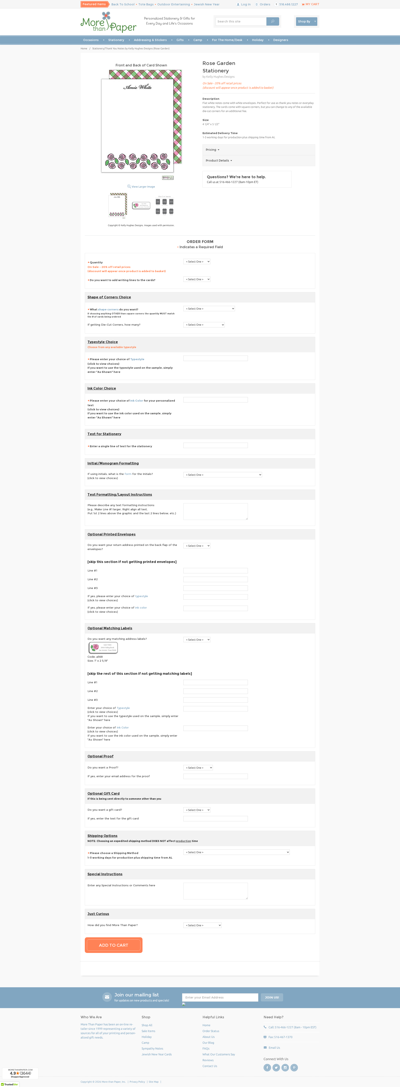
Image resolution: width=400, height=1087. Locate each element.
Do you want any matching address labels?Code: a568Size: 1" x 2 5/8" (117, 649)
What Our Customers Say (218, 1054)
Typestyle (137, 359)
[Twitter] (276, 1067)
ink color (141, 607)
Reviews (208, 1060)
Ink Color (136, 400)
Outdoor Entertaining (173, 4)
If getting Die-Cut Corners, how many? (114, 324)
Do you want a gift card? (105, 809)
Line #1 (92, 570)
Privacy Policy (137, 1081)
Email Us (274, 1047)
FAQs (205, 1048)
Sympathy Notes (152, 1048)
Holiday (258, 40)
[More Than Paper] (108, 22)
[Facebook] (267, 1067)
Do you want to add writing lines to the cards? (122, 280)
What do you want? (131, 313)
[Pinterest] (294, 1067)
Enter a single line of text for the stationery (121, 446)
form (128, 474)
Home (84, 48)
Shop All (147, 1025)
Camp (197, 40)
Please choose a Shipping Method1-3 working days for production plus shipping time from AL (130, 855)
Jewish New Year (207, 4)
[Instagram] (285, 1067)
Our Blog (208, 1042)
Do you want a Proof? (103, 767)
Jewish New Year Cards (157, 1054)
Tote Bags (146, 4)
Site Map (154, 1081)
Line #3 (93, 588)
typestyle (141, 596)
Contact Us (209, 1066)
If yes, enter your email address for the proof (119, 776)
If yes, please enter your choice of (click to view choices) (118, 598)
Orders (264, 4)
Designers (280, 40)
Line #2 (93, 579)
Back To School (123, 4)
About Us (208, 1036)
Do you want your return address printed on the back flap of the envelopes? (132, 547)
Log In (245, 4)
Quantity (127, 267)
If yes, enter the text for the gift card (113, 818)
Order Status (210, 1031)
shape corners (108, 309)
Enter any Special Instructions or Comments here (121, 885)
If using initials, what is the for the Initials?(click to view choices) (120, 476)
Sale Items (148, 1031)
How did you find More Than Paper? (113, 925)
